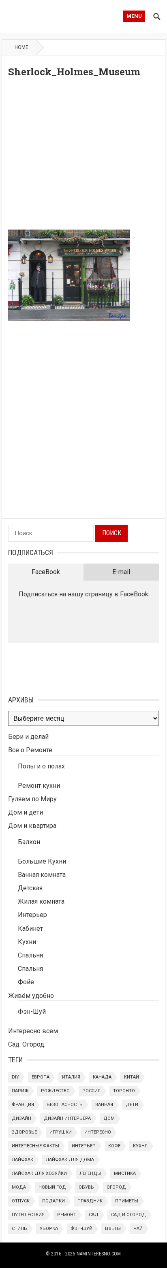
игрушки (60, 1132)
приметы (126, 1201)
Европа (40, 1077)
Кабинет (30, 928)
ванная (104, 1104)
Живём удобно (31, 996)
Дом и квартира (32, 826)
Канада (102, 1077)
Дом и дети (25, 812)
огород (116, 1187)
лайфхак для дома (70, 1159)
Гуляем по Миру (32, 799)
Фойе (26, 982)
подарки (53, 1201)
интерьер (84, 1146)
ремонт (66, 1214)
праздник (90, 1201)
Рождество (55, 1091)
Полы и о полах (41, 766)
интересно (97, 1132)
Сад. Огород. (26, 1044)
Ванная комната (42, 875)
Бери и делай (28, 736)
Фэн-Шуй (32, 1011)
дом (109, 1118)
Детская (30, 888)
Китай (131, 1077)
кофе (114, 1146)
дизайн (21, 1118)
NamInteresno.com (99, 1254)
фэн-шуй (81, 1228)
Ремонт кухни (39, 785)
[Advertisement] (83, 156)
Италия (71, 1077)
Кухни (27, 942)
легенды (90, 1173)
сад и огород (128, 1214)
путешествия (28, 1214)
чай (138, 1228)
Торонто (124, 1091)
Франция (23, 1104)
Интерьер (32, 915)
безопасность (65, 1104)
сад (93, 1214)
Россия (91, 1091)
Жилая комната (41, 901)
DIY (15, 1077)
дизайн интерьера (67, 1118)
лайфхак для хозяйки (39, 1173)
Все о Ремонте (30, 750)
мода (19, 1187)
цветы (113, 1228)
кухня (140, 1146)
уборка (49, 1228)
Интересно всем (33, 1031)
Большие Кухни (42, 861)
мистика (125, 1173)
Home (21, 47)
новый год (52, 1187)
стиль (19, 1228)
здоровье (24, 1132)
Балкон (29, 842)
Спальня (30, 955)
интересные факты (35, 1146)
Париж (20, 1091)
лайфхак (22, 1159)
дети (132, 1104)
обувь (86, 1187)
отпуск (21, 1201)
